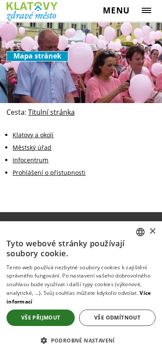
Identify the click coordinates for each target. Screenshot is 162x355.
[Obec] (34, 11)
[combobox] (140, 232)
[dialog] (81, 288)
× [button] (152, 231)
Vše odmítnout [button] (117, 317)
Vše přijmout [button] (40, 317)
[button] (81, 340)
